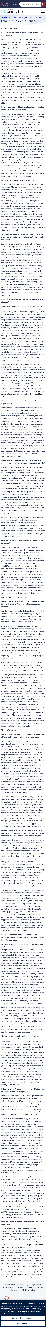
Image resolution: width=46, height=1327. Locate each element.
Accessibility (8, 1287)
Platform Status (28, 1290)
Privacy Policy (9, 1284)
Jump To (14, 4)
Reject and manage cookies (23, 1318)
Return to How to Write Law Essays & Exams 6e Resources (21, 18)
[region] (23, 1313)
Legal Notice (36, 1284)
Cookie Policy (22, 1284)
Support (30, 1287)
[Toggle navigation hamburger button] (43, 11)
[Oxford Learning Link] (17, 11)
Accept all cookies (23, 1323)
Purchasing (19, 1287)
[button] (5, 4)
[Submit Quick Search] (43, 4)
